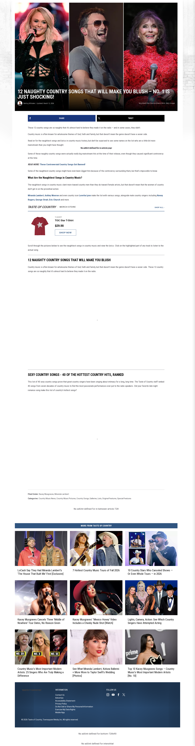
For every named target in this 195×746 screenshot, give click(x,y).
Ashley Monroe (52, 195)
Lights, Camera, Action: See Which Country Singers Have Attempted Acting (151, 621)
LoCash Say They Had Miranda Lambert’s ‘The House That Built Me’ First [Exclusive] (40, 572)
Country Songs (83, 498)
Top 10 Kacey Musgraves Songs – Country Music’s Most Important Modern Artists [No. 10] (151, 672)
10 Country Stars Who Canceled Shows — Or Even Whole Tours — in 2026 (150, 572)
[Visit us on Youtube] (114, 694)
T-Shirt (58, 217)
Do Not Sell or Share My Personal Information (74, 707)
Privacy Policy (61, 704)
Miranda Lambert (36, 195)
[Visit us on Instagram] (109, 694)
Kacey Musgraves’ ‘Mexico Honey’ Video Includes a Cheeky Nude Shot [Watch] (95, 621)
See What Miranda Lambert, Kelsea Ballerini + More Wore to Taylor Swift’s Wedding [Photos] (96, 672)
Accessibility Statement (65, 701)
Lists (99, 498)
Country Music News (47, 498)
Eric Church (54, 199)
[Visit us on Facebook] (119, 694)
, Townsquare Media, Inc (52, 720)
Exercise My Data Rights (65, 709)
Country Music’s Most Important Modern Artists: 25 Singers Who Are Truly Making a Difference (41, 672)
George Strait (42, 199)
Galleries (93, 498)
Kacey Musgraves (46, 494)
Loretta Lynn (85, 195)
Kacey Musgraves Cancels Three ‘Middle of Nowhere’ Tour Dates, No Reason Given (41, 621)
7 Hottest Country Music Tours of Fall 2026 (96, 570)
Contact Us (59, 695)
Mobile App (60, 712)
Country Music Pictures (66, 498)
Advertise (59, 698)
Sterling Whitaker (29, 103)
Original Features (109, 498)
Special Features (124, 498)
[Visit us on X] (124, 694)
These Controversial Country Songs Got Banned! (62, 164)
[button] (96, 226)
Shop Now (65, 232)
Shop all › (159, 207)
